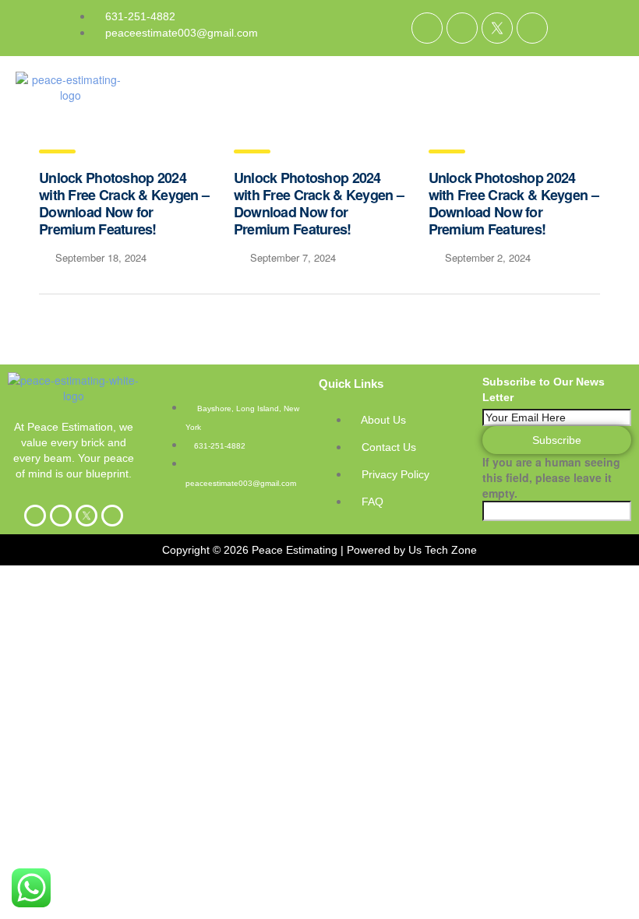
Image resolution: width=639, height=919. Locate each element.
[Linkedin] (462, 28)
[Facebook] (427, 28)
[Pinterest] (532, 28)
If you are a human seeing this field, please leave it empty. (551, 477)
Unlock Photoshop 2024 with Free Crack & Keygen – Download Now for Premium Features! (124, 203)
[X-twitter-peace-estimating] (497, 28)
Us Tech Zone (442, 550)
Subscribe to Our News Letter (543, 389)
